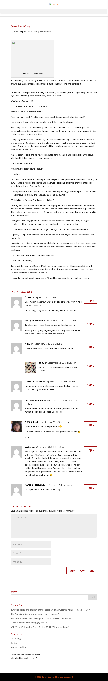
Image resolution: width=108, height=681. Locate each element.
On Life (14, 643)
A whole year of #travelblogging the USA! (30, 622)
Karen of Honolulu (35, 484)
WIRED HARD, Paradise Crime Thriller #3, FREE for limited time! (40, 627)
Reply (90, 300)
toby (16, 31)
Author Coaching (18, 647)
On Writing (16, 638)
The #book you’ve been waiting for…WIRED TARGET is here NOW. (41, 618)
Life (35, 31)
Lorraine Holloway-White (39, 400)
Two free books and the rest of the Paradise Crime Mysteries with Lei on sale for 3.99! (50, 609)
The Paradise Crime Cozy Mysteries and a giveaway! (35, 614)
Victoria (29, 446)
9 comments (45, 31)
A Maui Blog (31, 421)
